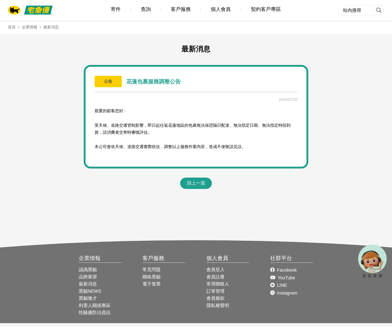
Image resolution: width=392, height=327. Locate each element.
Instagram (287, 293)
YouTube (286, 277)
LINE (282, 285)
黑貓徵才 (88, 298)
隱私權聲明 (217, 305)
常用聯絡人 (217, 284)
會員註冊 (215, 277)
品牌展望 (88, 277)
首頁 (12, 27)
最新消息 (51, 27)
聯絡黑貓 (151, 277)
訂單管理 (215, 291)
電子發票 (151, 284)
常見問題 (151, 269)
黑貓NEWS (90, 291)
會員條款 (215, 298)
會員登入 (215, 269)
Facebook (287, 270)
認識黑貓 (88, 269)
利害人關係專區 (94, 305)
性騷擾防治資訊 (94, 312)
